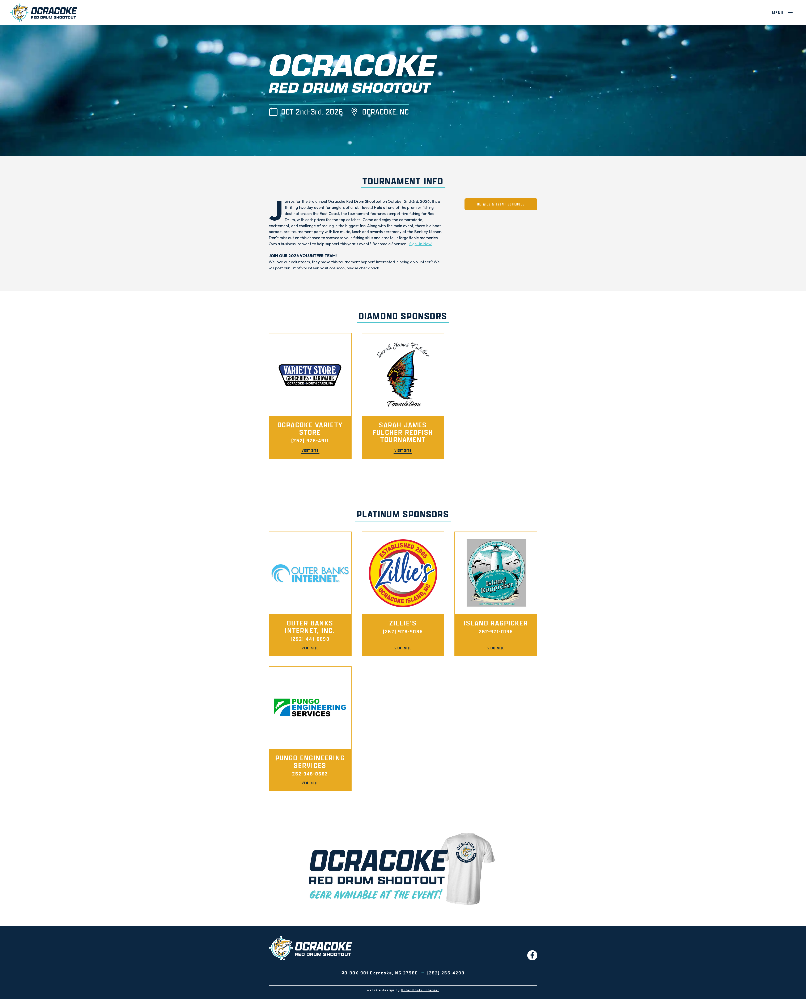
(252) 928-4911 (310, 440)
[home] (43, 12)
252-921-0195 (496, 631)
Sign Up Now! (420, 243)
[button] (782, 12)
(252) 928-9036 (403, 631)
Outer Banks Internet (420, 990)
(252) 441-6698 (310, 639)
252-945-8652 (310, 774)
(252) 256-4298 (445, 972)
